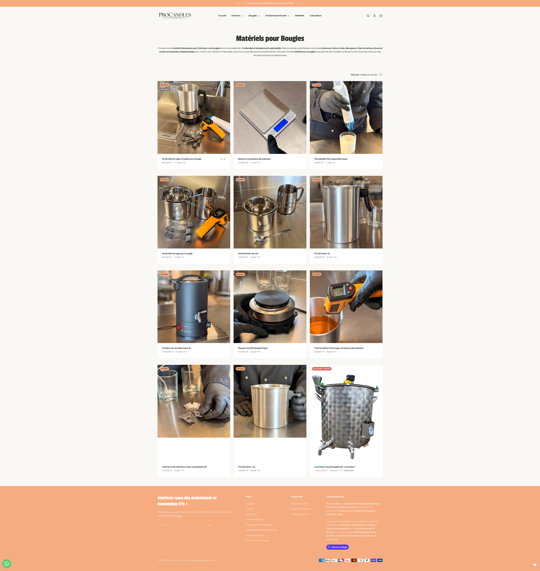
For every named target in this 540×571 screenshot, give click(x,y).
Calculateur (316, 16)
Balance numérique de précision (254, 159)
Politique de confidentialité (259, 525)
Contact (250, 509)
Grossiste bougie (299, 504)
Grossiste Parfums (300, 514)
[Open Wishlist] (535, 565)
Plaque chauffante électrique (252, 348)
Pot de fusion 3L (322, 253)
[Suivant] (301, 3)
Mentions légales (254, 519)
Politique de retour (255, 535)
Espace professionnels (257, 541)
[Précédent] (238, 3)
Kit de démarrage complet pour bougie (181, 159)
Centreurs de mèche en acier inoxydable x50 (184, 467)
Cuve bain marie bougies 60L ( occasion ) (334, 467)
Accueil (222, 16)
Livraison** (251, 514)
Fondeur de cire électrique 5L (176, 348)
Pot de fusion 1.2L (247, 467)
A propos (250, 504)
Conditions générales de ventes (262, 530)
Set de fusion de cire (248, 253)
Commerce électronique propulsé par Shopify (197, 560)
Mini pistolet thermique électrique (330, 159)
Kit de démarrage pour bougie (177, 253)
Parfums (235, 16)
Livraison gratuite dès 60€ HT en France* (270, 3)
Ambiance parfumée (275, 16)
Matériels (299, 16)
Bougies (253, 16)
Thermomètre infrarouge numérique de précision (339, 348)
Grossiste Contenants (302, 509)
